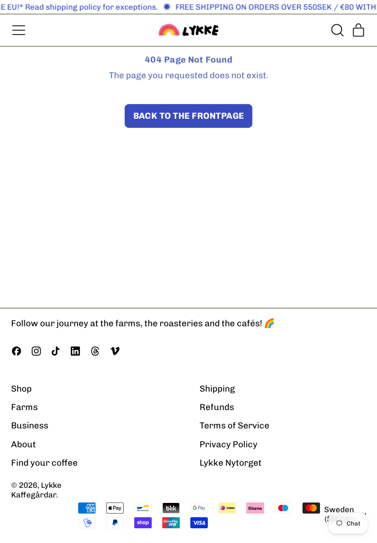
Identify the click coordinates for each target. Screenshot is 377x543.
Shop (21, 388)
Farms (24, 407)
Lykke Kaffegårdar (36, 489)
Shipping (217, 388)
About (23, 444)
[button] (336, 30)
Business (29, 425)
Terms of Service (234, 425)
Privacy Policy (228, 444)
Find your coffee (44, 462)
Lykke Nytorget (231, 462)
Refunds (217, 407)
